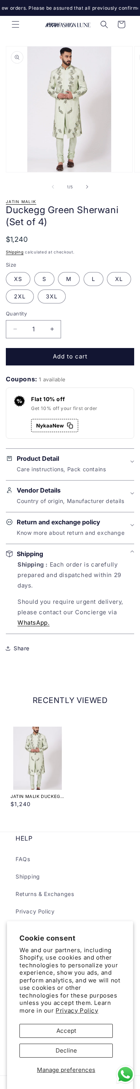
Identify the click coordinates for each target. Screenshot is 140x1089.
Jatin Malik (21, 201)
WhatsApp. (33, 622)
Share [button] (22, 648)
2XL (20, 296)
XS (18, 279)
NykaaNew (50, 425)
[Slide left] (52, 186)
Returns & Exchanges (45, 894)
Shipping (15, 252)
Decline (66, 1050)
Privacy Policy (77, 1010)
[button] (15, 24)
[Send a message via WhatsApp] (125, 1074)
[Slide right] (87, 186)
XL (119, 279)
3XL (52, 296)
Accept (66, 1030)
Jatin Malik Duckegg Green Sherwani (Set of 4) (37, 796)
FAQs (23, 859)
